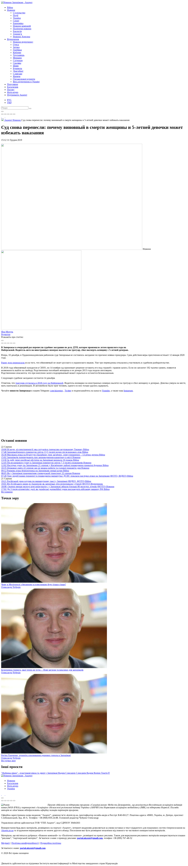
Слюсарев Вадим (85, 773)
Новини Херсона (21, 36)
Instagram (128, 390)
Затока (16, 47)
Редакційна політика (50, 843)
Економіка (18, 23)
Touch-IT (105, 773)
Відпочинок (13, 39)
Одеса (16, 44)
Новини (11, 10)
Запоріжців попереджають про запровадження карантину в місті (40, 457)
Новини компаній (22, 26)
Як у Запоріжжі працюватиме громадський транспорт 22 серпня (40, 473)
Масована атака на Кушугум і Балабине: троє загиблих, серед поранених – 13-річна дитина (53, 454)
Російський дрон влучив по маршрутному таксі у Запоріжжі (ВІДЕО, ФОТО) (46, 481)
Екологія (17, 31)
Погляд (10, 89)
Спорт (16, 20)
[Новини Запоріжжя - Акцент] (16, 2)
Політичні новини (22, 28)
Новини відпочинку (23, 42)
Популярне (12, 84)
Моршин (17, 58)
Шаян (16, 66)
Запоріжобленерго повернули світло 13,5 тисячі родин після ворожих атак (44, 452)
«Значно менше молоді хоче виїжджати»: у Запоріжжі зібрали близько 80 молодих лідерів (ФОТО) (57, 486)
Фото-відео (12, 92)
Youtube (106, 390)
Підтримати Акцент (17, 95)
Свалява (17, 63)
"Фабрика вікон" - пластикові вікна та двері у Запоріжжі (29, 773)
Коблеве (17, 52)
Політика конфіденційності (25, 843)
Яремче (16, 76)
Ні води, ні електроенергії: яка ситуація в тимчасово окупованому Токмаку (45, 449)
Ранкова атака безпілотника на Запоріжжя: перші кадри (35, 470)
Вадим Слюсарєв (67, 773)
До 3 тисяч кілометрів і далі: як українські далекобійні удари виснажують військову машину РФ (55, 489)
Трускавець (18, 55)
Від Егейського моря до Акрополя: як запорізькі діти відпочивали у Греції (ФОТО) (52, 484)
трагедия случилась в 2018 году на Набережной (39, 383)
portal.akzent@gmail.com (90, 838)
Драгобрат (18, 71)
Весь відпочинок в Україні (26, 81)
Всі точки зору (8, 760)
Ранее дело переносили (13, 362)
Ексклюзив (12, 87)
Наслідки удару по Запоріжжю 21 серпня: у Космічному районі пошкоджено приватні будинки (55, 465)
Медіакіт (5, 843)
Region (97, 773)
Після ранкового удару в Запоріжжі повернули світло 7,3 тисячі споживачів (46, 462)
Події (15, 15)
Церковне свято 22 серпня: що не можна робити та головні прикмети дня (45, 468)
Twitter (68, 390)
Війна (10, 7)
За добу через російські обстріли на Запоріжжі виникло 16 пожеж (40, 460)
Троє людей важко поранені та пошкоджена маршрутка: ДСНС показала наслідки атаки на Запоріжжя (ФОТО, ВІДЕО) (67, 476)
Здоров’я (17, 34)
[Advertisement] (94, 415)
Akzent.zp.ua (7, 830)
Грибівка (17, 50)
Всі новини (7, 492)
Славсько (17, 73)
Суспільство (19, 12)
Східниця (17, 60)
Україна (17, 18)
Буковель (17, 68)
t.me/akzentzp (56, 390)
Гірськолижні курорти (24, 79)
